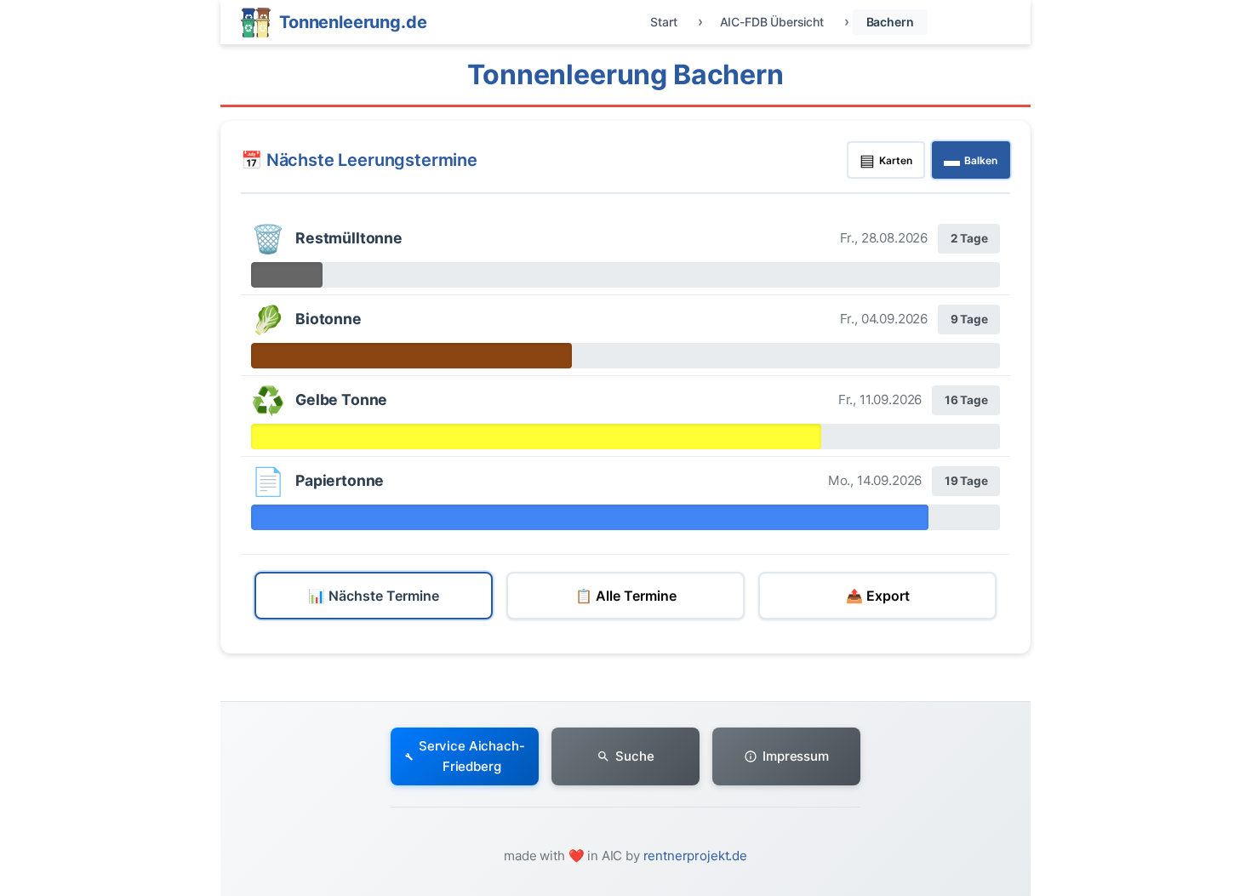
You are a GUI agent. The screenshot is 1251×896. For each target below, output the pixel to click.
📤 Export (878, 595)
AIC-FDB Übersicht (772, 21)
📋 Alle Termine (626, 595)
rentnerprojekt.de (695, 855)
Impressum (796, 756)
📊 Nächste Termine (373, 595)
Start (663, 21)
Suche (634, 756)
